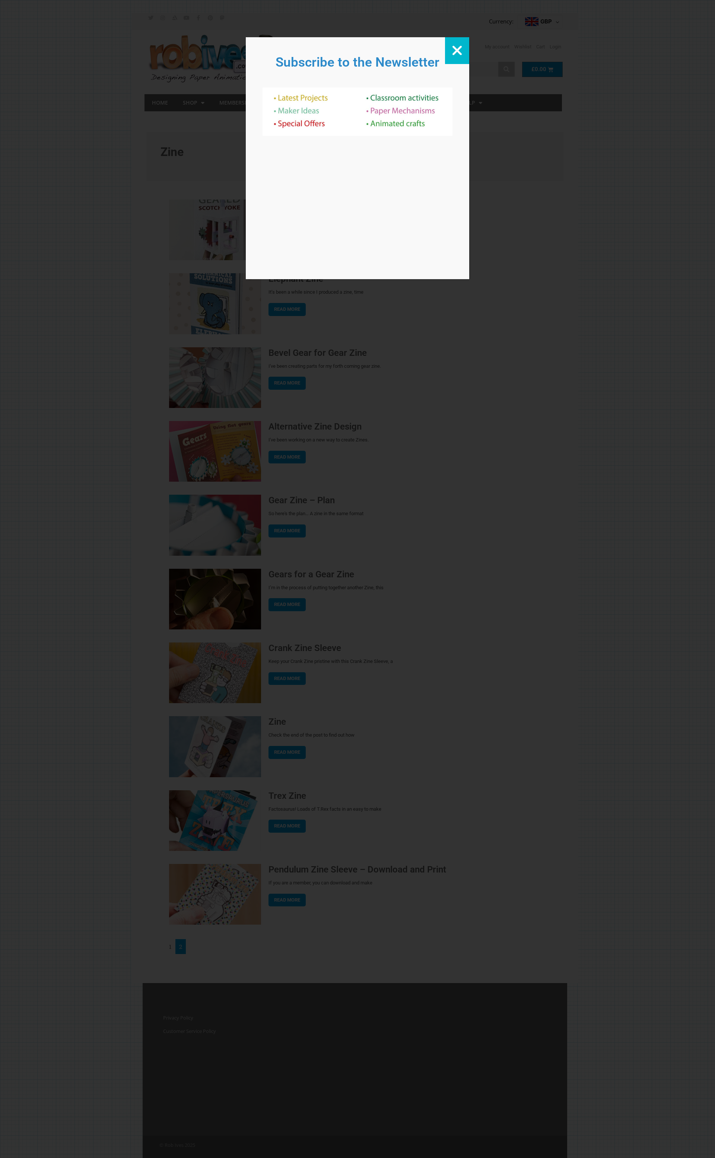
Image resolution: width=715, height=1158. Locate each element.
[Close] (457, 50)
